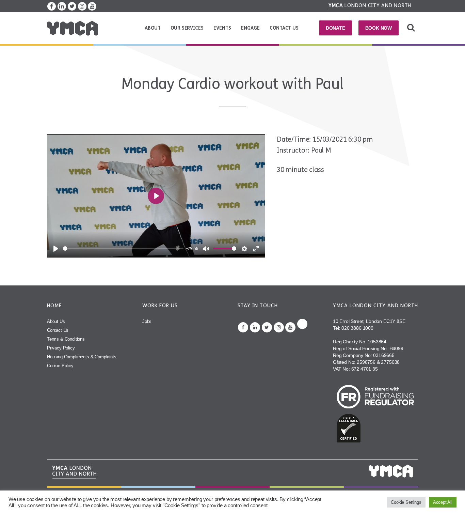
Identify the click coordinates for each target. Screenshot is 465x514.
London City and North (370, 5)
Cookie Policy (60, 365)
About (152, 28)
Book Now (378, 28)
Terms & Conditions (66, 339)
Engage (250, 28)
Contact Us (284, 28)
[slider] (123, 248)
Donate (335, 28)
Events (222, 28)
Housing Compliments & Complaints (81, 356)
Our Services (187, 28)
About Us (56, 321)
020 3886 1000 (357, 328)
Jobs (146, 321)
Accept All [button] (442, 502)
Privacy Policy (61, 348)
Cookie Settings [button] (406, 502)
